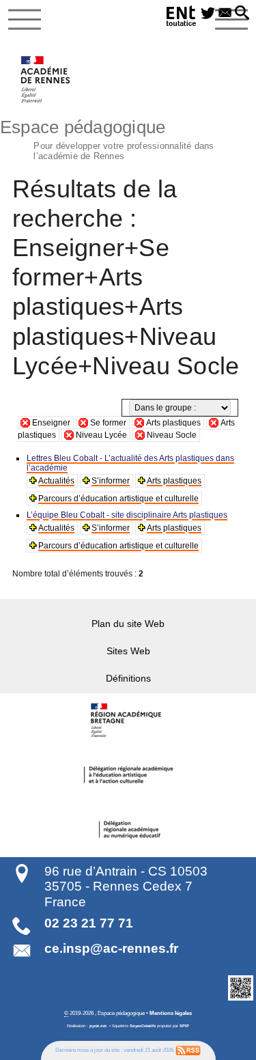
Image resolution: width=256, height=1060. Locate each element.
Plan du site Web (128, 623)
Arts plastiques (173, 423)
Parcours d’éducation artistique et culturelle (118, 498)
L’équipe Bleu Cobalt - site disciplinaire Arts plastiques (127, 515)
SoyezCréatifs (143, 1026)
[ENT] (181, 18)
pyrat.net (97, 1026)
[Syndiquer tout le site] (188, 1049)
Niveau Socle (172, 435)
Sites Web (128, 650)
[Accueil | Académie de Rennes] (128, 720)
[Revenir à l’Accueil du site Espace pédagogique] (46, 79)
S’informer (110, 481)
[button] (242, 13)
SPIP (184, 1026)
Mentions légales (171, 1012)
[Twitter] (207, 13)
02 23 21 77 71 (88, 923)
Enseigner (51, 423)
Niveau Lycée (101, 435)
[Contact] (224, 13)
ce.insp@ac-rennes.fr (111, 948)
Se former (108, 423)
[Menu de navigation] (24, 20)
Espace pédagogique (107, 138)
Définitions (128, 678)
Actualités (56, 481)
